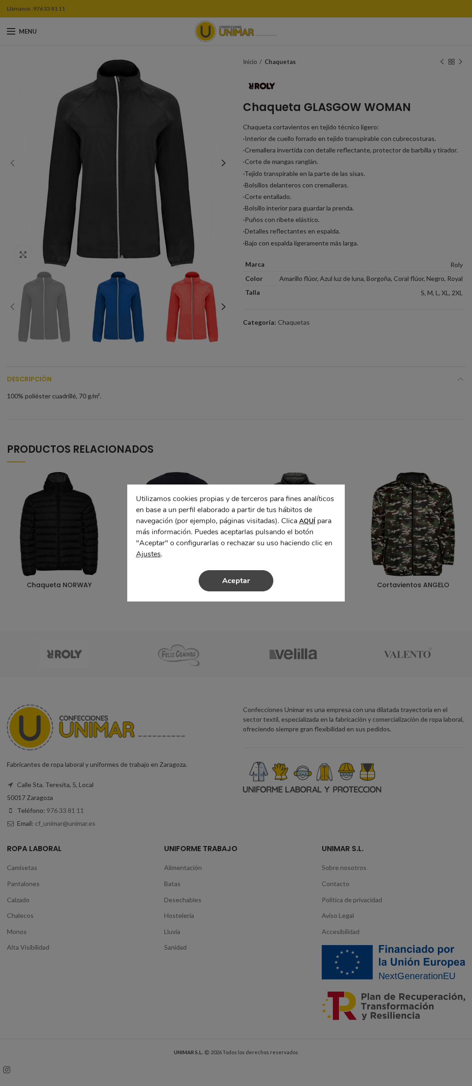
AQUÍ (307, 521)
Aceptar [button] (236, 581)
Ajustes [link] (148, 554)
